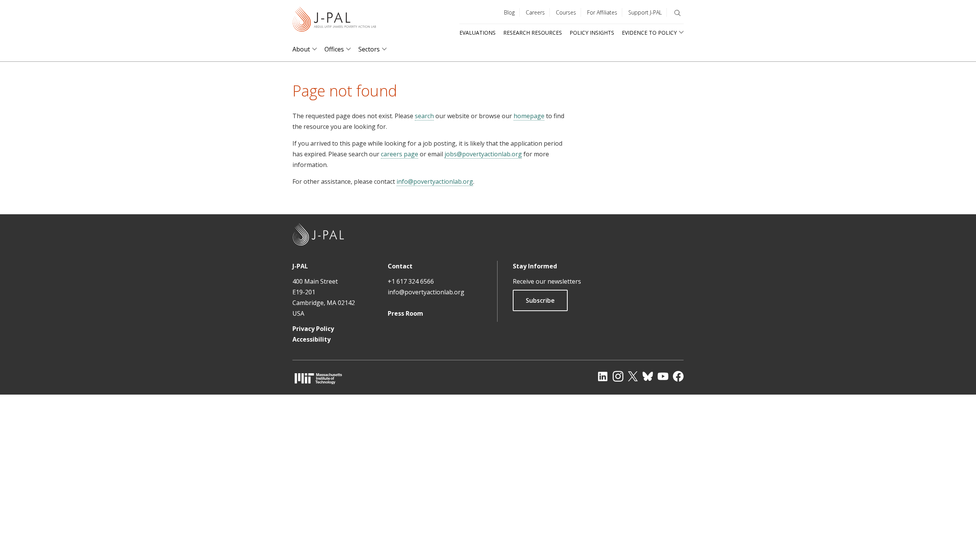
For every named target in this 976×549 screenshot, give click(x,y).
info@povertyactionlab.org (434, 181)
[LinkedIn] (602, 376)
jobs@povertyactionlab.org (483, 154)
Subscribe (540, 300)
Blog (509, 12)
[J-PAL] (334, 21)
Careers (535, 12)
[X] (633, 376)
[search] (677, 13)
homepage (529, 116)
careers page (399, 154)
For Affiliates (602, 12)
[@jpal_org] (618, 376)
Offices (334, 49)
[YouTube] (663, 376)
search (424, 116)
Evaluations (477, 32)
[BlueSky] (647, 376)
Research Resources (532, 32)
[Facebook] (678, 376)
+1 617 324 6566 (411, 281)
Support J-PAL (645, 12)
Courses (566, 12)
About (301, 49)
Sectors (369, 49)
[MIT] (318, 378)
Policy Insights (592, 32)
